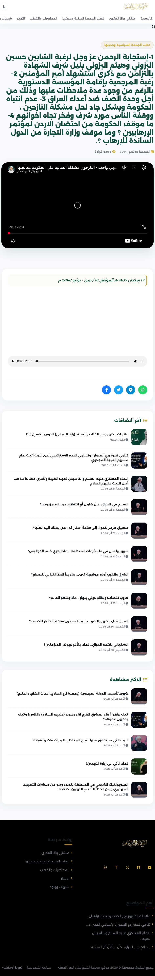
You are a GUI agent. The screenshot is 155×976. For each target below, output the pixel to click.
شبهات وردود (59, 887)
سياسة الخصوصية (38, 967)
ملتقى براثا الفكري (122, 18)
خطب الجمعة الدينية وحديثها (83, 18)
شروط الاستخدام (11, 967)
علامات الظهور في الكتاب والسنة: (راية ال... (118, 916)
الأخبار (21, 18)
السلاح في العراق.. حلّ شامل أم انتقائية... (119, 947)
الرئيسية (146, 18)
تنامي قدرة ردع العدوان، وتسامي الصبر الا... (118, 924)
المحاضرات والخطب (44, 18)
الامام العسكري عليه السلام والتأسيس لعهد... (121, 935)
